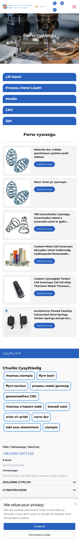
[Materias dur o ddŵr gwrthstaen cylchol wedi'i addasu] (17, 160)
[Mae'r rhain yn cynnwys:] (17, 192)
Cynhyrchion (30, 43)
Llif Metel (13, 77)
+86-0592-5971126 (18, 453)
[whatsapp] (55, 3)
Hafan (14, 43)
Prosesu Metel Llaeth (24, 88)
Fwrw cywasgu (62, 43)
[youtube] (62, 3)
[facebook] (55, 10)
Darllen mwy (44, 164)
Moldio (11, 99)
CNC (9, 110)
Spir (46, 43)
